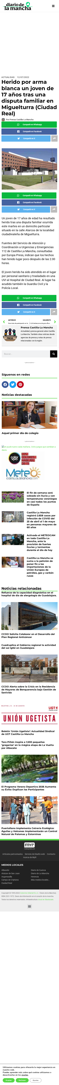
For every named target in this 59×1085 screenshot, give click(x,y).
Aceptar (9, 1080)
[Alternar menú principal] (53, 6)
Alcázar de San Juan (10, 873)
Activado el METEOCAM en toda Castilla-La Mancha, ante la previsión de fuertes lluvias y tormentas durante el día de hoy (41, 542)
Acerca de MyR (29, 857)
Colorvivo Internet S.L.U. (29, 893)
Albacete (5, 870)
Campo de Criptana (10, 880)
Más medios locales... (40, 880)
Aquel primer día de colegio (20, 433)
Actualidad (8, 77)
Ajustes (36, 1080)
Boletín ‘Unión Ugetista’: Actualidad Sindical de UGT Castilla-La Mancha (28, 733)
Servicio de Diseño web (35, 854)
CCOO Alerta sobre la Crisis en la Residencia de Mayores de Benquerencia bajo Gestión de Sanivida (28, 689)
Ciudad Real (6, 883)
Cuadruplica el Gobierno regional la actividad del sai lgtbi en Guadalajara (28, 646)
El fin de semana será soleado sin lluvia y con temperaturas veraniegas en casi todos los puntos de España (42, 498)
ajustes (24, 1075)
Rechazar (22, 1080)
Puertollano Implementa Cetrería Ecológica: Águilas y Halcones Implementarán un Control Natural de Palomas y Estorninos (29, 831)
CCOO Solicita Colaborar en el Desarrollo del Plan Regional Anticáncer (28, 635)
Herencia (35, 877)
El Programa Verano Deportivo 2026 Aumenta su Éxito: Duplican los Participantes (28, 788)
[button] (29, 906)
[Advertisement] (29, 43)
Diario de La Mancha (40, 873)
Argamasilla (6, 877)
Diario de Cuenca (38, 870)
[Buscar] (53, 353)
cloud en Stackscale (45, 900)
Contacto (51, 854)
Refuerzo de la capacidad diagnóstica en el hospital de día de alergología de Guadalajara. (29, 594)
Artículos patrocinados (12, 854)
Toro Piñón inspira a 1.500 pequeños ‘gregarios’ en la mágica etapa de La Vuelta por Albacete (27, 745)
